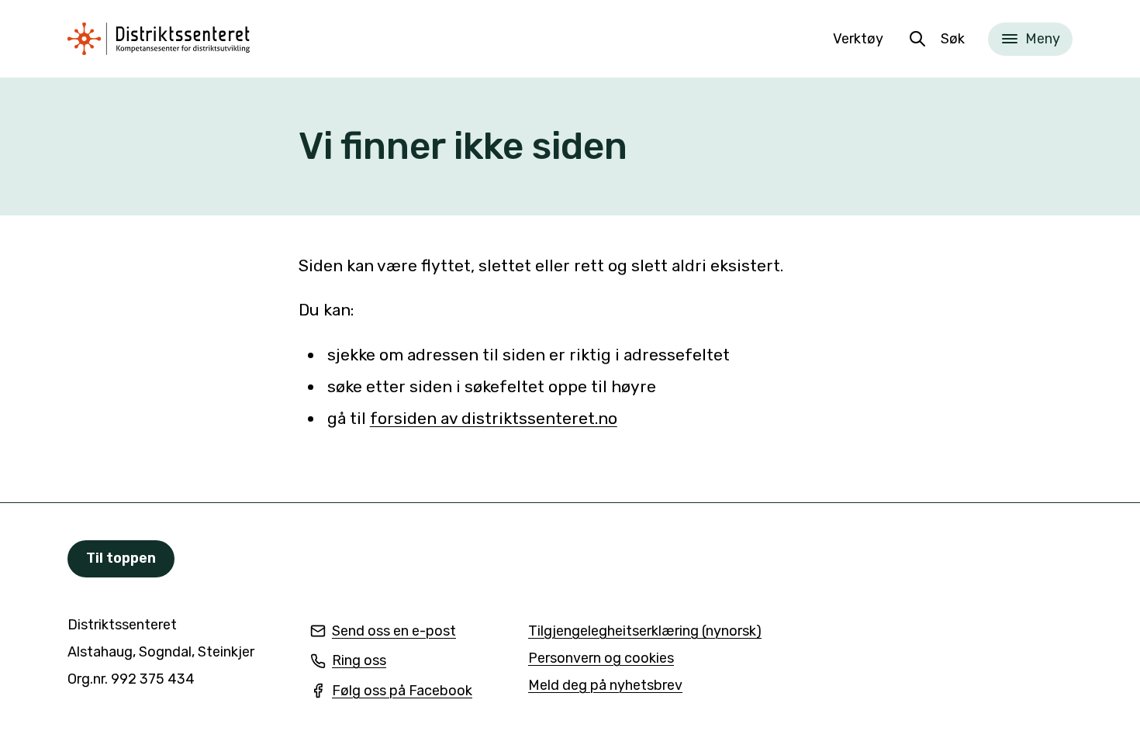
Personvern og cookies (601, 658)
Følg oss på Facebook (391, 691)
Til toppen (121, 558)
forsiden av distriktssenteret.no (493, 418)
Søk (953, 38)
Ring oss (348, 661)
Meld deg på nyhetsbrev (605, 686)
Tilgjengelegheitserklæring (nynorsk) (645, 632)
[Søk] (917, 39)
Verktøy (858, 38)
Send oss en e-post (383, 632)
